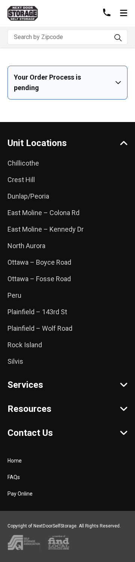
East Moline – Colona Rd (44, 213)
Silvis (15, 361)
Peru (14, 295)
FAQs (14, 477)
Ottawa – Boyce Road (39, 262)
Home (15, 461)
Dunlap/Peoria (28, 196)
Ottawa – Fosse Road (39, 279)
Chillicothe (23, 163)
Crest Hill (21, 180)
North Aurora (26, 246)
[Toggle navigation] (123, 13)
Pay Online (20, 494)
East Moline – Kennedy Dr (46, 229)
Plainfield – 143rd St (37, 312)
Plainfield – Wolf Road (40, 328)
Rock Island (25, 345)
